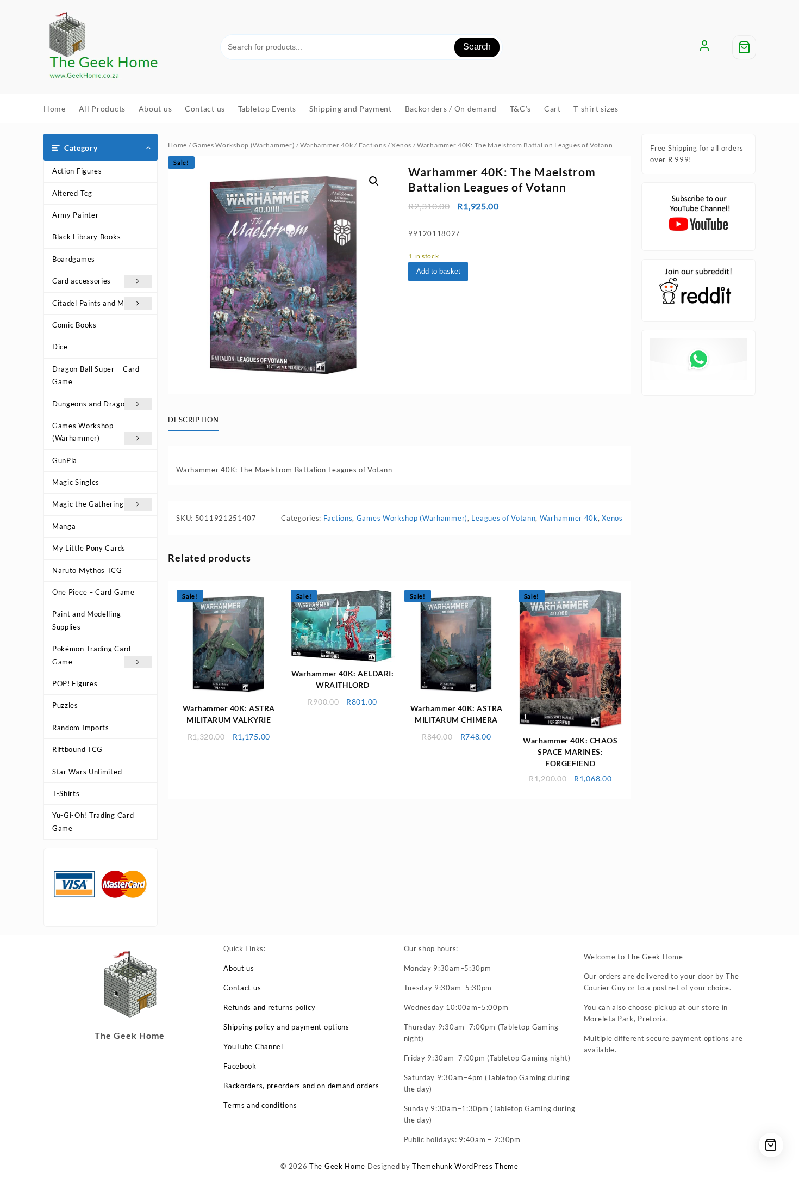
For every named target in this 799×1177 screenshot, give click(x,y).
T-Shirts (66, 793)
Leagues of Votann (503, 518)
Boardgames (73, 259)
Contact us (242, 987)
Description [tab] (193, 419)
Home (177, 145)
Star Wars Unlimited (87, 771)
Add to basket (438, 271)
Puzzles (65, 705)
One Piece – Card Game (93, 592)
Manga (64, 526)
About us (238, 968)
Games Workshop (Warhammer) (83, 431)
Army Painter (75, 215)
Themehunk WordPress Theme (465, 1166)
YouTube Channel (253, 1046)
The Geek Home (337, 1166)
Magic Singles (75, 482)
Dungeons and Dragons (92, 403)
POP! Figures (74, 683)
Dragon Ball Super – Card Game (96, 375)
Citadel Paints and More (94, 303)
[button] (374, 181)
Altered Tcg (72, 193)
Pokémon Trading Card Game (91, 654)
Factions (372, 145)
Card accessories (81, 280)
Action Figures (77, 171)
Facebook (240, 1066)
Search (477, 46)
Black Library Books (86, 236)
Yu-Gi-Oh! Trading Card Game (93, 821)
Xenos (401, 145)
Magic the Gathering (87, 504)
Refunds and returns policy (269, 1007)
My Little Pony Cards (89, 548)
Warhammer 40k (326, 145)
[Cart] (744, 47)
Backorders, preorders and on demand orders (301, 1085)
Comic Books (74, 325)
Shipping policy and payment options (286, 1026)
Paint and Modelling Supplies (86, 620)
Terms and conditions (260, 1105)
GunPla (64, 460)
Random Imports (80, 727)
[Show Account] (704, 47)
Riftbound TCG (77, 749)
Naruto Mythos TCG (87, 570)
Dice (60, 346)
